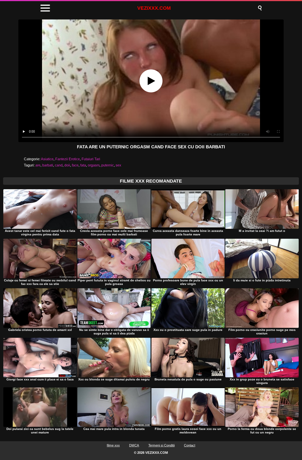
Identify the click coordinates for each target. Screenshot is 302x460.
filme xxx (113, 445)
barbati (47, 165)
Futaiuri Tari (91, 159)
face (75, 165)
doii (67, 165)
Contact (189, 445)
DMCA (134, 445)
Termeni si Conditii (161, 445)
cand (59, 165)
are (37, 165)
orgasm (93, 165)
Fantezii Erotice (67, 159)
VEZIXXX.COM (154, 8)
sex (118, 165)
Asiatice (47, 159)
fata (83, 165)
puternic (107, 165)
